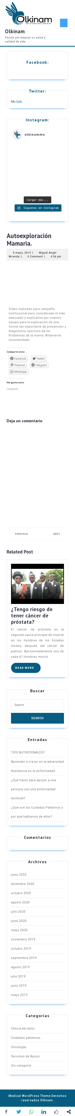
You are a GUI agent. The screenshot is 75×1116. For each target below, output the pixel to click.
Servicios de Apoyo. (26, 1056)
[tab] (64, 23)
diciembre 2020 (22, 884)
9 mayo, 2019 (22, 252)
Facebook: (37, 62)
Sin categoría (21, 1065)
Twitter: (37, 91)
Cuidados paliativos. (26, 1037)
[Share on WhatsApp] (31, 1112)
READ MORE (28, 666)
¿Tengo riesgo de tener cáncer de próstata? (32, 615)
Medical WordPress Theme (30, 1095)
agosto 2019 (20, 967)
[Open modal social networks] (68, 1112)
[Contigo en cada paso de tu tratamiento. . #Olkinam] (37, 168)
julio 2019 (18, 976)
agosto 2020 (20, 902)
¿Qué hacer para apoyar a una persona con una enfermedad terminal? (33, 789)
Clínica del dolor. (23, 1028)
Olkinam (15, 31)
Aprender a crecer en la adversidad (37, 761)
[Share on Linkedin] (44, 1112)
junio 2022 (19, 874)
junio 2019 (19, 985)
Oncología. (19, 1047)
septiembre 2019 (24, 958)
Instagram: (37, 120)
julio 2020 (18, 911)
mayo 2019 (19, 995)
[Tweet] (18, 1112)
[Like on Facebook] (56, 1112)
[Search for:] (37, 706)
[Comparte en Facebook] (6, 1112)
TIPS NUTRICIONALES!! (28, 752)
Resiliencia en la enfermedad (33, 771)
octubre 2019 (21, 948)
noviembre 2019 (23, 939)
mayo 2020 (19, 930)
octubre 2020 (21, 893)
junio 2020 (19, 921)
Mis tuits (16, 101)
